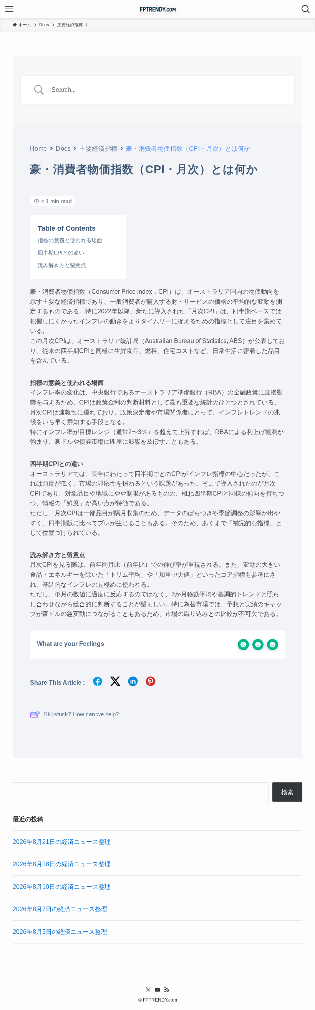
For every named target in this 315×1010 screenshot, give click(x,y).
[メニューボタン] (9, 9)
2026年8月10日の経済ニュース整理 (62, 887)
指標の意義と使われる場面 (70, 240)
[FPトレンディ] (158, 9)
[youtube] (157, 990)
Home (38, 148)
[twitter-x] (148, 990)
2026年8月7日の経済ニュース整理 (60, 909)
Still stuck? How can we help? (81, 714)
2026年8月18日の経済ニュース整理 (62, 864)
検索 (287, 792)
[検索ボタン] (306, 9)
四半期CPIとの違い (61, 253)
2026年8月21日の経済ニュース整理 (62, 842)
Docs (63, 148)
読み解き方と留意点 (62, 265)
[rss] (166, 990)
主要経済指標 (98, 148)
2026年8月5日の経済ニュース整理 (60, 931)
